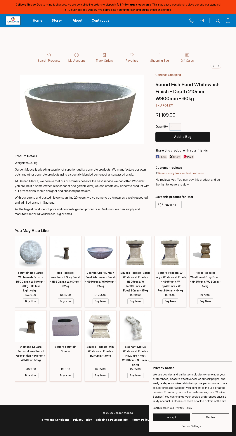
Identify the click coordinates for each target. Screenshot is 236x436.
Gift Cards (187, 60)
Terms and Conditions (55, 419)
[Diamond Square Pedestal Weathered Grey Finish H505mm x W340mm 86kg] (30, 326)
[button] (13, 20)
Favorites (132, 60)
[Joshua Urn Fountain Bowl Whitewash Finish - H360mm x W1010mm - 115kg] (100, 252)
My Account (76, 60)
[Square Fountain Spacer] (65, 326)
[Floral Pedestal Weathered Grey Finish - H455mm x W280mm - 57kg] (205, 252)
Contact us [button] (100, 20)
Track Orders (104, 60)
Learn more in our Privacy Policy (172, 407)
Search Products (49, 60)
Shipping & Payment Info (112, 419)
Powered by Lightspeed (118, 426)
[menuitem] (213, 65)
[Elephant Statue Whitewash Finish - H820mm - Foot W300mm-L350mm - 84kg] (135, 326)
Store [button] (56, 20)
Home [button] (37, 20)
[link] (191, 424)
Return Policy (140, 419)
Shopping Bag (159, 60)
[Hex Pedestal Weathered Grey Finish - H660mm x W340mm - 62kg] (65, 252)
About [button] (77, 20)
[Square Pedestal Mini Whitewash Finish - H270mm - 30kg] (100, 326)
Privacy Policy (82, 419)
